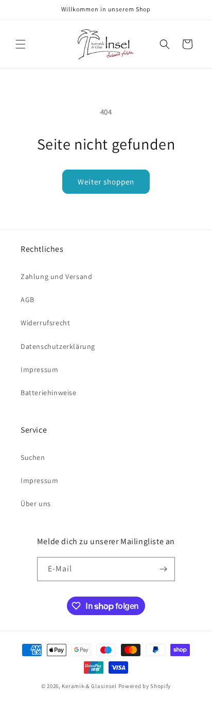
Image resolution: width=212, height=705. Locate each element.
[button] (20, 44)
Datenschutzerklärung (58, 346)
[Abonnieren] (163, 569)
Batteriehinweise (49, 392)
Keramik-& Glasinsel (89, 686)
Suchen (33, 457)
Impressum (39, 369)
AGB (27, 299)
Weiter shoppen (106, 182)
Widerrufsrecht (45, 322)
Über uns (36, 503)
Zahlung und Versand (56, 276)
